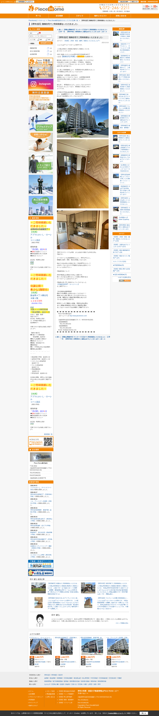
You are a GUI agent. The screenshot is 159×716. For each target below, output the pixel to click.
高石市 (41, 662)
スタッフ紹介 (51, 691)
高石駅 (37, 664)
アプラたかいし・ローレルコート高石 (41, 637)
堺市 (99, 684)
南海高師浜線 (102, 681)
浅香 (95, 684)
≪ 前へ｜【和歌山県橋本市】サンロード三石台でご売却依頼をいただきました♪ (82, 29)
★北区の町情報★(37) (120, 274)
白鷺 (85, 684)
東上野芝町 (85, 678)
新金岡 (67, 684)
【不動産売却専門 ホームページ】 (68, 284)
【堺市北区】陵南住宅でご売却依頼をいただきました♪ (80, 37)
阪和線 (66, 681)
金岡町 (46, 678)
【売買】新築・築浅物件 (66, 699)
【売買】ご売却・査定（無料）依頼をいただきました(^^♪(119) (121, 239)
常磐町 (119, 678)
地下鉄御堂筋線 (58, 681)
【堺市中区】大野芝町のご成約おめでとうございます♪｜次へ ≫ (86, 31)
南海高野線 (47, 681)
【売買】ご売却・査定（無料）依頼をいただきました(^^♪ (82, 41)
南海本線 (93, 681)
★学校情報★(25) (118, 265)
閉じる (144, 713)
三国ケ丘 (74, 684)
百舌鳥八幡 (54, 684)
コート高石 (35, 240)
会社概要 (32, 694)
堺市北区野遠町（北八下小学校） (40, 525)
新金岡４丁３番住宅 (39, 295)
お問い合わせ (51, 697)
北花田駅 (63, 664)
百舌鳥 (80, 684)
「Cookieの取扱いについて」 (115, 713)
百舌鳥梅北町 (103, 678)
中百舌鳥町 (94, 678)
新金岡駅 (88, 664)
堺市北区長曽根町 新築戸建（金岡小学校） (95, 637)
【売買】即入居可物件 (65, 697)
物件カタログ (33, 705)
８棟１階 (35, 298)
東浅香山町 (77, 678)
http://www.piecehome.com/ (78, 316)
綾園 (44, 662)
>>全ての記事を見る (124, 277)
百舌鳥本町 (112, 678)
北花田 (62, 684)
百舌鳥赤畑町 (68, 678)
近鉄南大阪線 (85, 681)
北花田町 (72, 662)
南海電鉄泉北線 (75, 681)
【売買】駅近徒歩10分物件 (66, 691)
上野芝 (90, 684)
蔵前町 (123, 662)
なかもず (47, 684)
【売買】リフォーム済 (65, 702)
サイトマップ (33, 702)
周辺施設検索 (51, 694)
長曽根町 (97, 662)
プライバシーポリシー (36, 697)
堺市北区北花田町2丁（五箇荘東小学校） (68, 637)
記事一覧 (62, 31)
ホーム (31, 691)
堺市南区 (54, 675)
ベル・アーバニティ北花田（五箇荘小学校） (120, 637)
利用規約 (32, 699)
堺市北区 (66, 662)
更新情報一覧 (48, 434)
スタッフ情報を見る (122, 623)
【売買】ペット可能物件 (66, 694)
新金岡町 (53, 678)
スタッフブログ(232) (119, 261)
